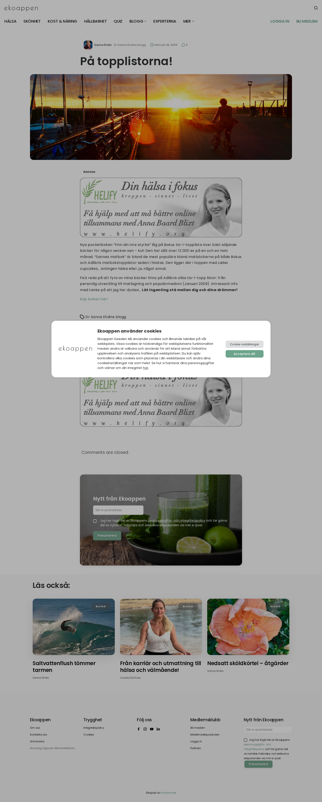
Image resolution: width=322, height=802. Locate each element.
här (145, 368)
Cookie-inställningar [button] (244, 344)
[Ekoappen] (75, 349)
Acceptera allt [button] (244, 354)
